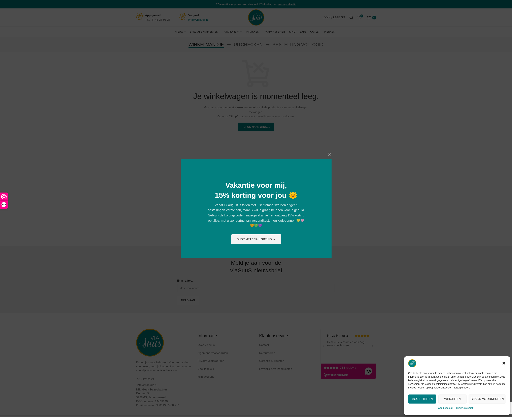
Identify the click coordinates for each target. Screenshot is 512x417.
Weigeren (452, 399)
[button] (504, 363)
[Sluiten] (330, 154)
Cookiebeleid (445, 408)
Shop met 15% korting (254, 239)
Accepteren (422, 399)
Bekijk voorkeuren (487, 399)
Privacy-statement (464, 408)
